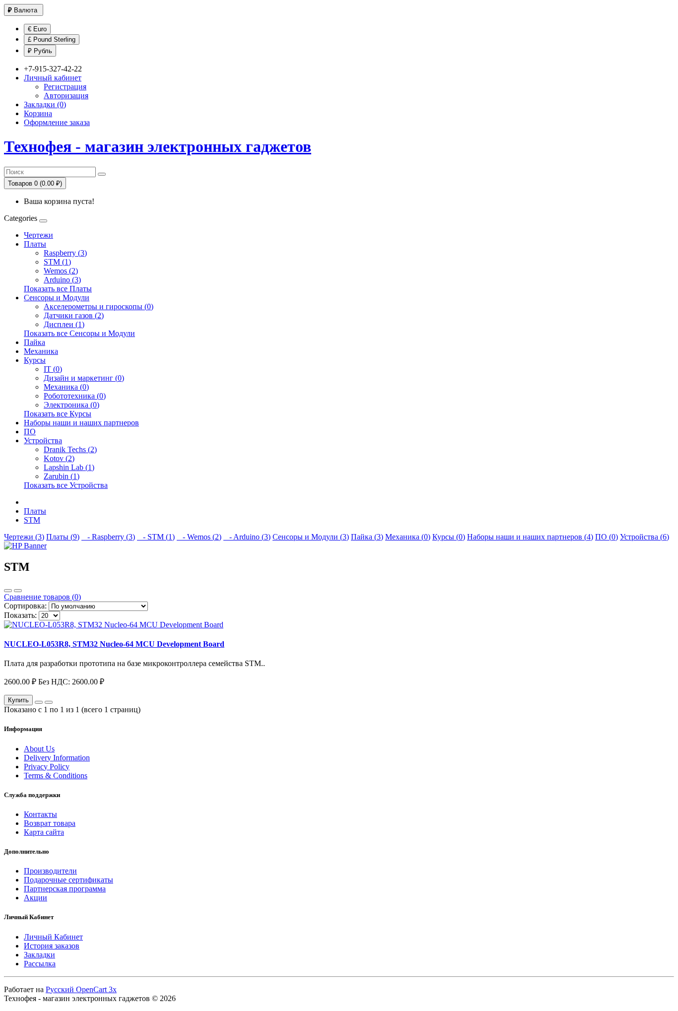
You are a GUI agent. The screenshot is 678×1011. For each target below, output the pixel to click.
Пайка (34, 342)
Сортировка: (25, 606)
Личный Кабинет (53, 937)
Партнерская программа (65, 888)
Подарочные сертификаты (68, 880)
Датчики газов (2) (74, 315)
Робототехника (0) (75, 396)
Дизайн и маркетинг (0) (84, 378)
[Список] (8, 590)
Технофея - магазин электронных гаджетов (157, 146)
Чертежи (38, 235)
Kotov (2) (59, 458)
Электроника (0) (71, 405)
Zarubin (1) (61, 476)
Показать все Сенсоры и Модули (79, 333)
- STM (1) (156, 537)
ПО (30, 431)
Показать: (20, 615)
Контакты (40, 814)
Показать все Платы (58, 288)
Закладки (39, 954)
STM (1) (57, 262)
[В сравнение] (49, 702)
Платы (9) (62, 537)
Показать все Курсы (57, 413)
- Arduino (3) (247, 537)
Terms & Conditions (55, 775)
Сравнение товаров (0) (42, 597)
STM (32, 520)
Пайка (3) (367, 537)
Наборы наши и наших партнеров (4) (530, 537)
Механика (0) (66, 387)
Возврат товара (49, 823)
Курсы (35, 360)
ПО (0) (606, 537)
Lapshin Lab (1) (69, 467)
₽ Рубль (40, 51)
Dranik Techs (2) (70, 449)
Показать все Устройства (66, 485)
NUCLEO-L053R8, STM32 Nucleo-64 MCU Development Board (114, 644)
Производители (50, 871)
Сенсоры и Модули (56, 297)
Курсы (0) (448, 537)
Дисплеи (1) (64, 324)
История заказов (51, 946)
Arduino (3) (62, 279)
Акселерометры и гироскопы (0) (98, 306)
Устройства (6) (644, 537)
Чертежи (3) (24, 537)
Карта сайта (44, 832)
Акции (35, 897)
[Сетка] (18, 590)
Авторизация (66, 95)
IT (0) (53, 369)
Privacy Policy (46, 766)
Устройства (43, 440)
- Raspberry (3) (108, 537)
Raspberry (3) (65, 253)
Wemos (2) (61, 271)
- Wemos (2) (199, 537)
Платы (35, 244)
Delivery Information (57, 757)
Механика (41, 351)
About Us (39, 748)
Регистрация (65, 86)
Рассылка (40, 963)
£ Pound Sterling (51, 39)
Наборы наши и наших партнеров (81, 422)
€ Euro (37, 29)
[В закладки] (39, 702)
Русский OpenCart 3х (81, 989)
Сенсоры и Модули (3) (310, 537)
